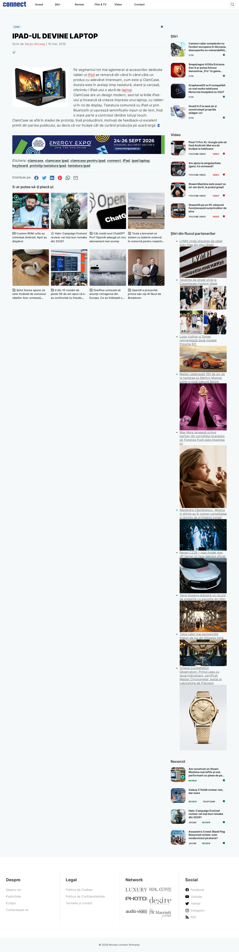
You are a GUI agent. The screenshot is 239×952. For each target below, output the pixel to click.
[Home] (14, 3)
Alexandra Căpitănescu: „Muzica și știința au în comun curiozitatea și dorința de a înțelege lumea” (203, 513)
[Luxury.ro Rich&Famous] (136, 891)
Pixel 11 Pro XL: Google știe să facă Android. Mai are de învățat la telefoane (207, 145)
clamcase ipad (57, 160)
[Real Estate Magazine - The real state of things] (160, 891)
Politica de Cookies (79, 890)
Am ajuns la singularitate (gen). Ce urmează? (205, 164)
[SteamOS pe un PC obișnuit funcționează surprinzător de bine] (178, 210)
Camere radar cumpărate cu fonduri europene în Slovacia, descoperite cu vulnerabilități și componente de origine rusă (207, 50)
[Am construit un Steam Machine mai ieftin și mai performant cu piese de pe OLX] (178, 774)
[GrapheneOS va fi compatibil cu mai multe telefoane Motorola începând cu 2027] (178, 91)
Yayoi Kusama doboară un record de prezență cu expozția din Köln (203, 597)
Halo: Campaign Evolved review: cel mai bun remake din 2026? (69, 237)
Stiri (16, 27)
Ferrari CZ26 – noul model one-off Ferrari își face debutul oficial (202, 554)
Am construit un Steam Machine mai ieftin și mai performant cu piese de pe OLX (205, 773)
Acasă (39, 4)
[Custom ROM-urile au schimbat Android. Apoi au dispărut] (30, 211)
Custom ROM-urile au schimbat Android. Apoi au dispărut (29, 237)
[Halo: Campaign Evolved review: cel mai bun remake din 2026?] (69, 211)
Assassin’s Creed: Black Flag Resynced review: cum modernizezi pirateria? (207, 835)
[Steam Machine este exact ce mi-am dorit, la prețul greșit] (178, 189)
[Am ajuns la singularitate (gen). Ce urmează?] (178, 168)
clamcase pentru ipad (87, 160)
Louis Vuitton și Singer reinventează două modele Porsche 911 (198, 340)
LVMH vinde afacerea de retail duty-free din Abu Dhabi (201, 243)
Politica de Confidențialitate (85, 896)
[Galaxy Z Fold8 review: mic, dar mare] (178, 795)
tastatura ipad (79, 165)
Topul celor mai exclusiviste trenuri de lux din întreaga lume (202, 636)
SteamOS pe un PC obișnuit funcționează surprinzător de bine (207, 208)
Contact (139, 4)
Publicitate (13, 896)
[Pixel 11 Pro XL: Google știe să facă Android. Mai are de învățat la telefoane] (178, 148)
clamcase (35, 160)
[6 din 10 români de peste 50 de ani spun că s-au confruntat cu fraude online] (69, 267)
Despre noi (13, 890)
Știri (57, 4)
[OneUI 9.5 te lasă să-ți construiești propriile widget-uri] (178, 112)
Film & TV (100, 4)
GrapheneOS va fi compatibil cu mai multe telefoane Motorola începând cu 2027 (207, 88)
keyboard (20, 165)
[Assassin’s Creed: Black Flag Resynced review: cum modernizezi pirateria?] (178, 837)
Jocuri (192, 822)
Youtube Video (197, 154)
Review (79, 4)
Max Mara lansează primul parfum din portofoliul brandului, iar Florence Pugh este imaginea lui (202, 437)
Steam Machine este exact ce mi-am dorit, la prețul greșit (207, 185)
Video (118, 4)
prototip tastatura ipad (48, 165)
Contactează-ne (17, 910)
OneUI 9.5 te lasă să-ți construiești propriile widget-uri (203, 109)
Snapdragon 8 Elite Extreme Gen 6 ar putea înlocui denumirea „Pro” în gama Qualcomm (206, 69)
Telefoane (209, 801)
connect (114, 160)
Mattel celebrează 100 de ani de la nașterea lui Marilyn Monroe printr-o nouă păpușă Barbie (202, 377)
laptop (127, 90)
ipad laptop (141, 160)
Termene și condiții (79, 903)
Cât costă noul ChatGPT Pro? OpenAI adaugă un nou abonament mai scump (107, 237)
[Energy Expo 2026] (88, 153)
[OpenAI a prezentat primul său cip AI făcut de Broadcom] (146, 267)
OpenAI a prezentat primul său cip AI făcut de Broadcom (144, 294)
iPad (91, 75)
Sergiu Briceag (35, 44)
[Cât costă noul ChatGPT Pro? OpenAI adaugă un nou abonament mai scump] (107, 211)
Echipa (10, 903)
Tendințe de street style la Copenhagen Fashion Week (198, 281)
